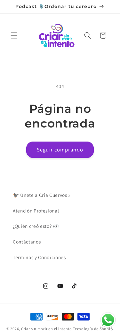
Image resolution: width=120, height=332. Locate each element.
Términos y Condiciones (39, 257)
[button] (14, 35)
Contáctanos (27, 241)
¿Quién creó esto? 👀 (36, 226)
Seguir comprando (60, 149)
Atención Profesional (36, 210)
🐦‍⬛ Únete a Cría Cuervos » (42, 195)
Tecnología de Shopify (93, 328)
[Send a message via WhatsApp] (108, 320)
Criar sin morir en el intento (46, 328)
